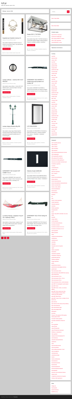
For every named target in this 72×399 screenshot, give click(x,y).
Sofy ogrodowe (54, 334)
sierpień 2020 (54, 73)
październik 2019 (55, 92)
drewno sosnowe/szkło (56, 184)
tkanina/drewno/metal (56, 362)
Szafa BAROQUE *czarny (57, 42)
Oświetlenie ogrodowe (17, 142)
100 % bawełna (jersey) (56, 142)
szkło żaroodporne (55, 351)
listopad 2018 (54, 113)
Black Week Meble (55, 25)
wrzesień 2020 (54, 71)
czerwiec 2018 (54, 123)
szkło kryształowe (55, 347)
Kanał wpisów (54, 387)
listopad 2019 (54, 90)
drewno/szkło (54, 190)
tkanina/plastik (54, 370)
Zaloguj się (54, 385)
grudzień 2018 (54, 111)
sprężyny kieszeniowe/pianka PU (58, 335)
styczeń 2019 (54, 110)
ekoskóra (53, 194)
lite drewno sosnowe (56, 224)
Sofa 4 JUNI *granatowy (56, 40)
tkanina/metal (54, 364)
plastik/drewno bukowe (56, 265)
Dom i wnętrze (6, 52)
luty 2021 (53, 62)
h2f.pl (3, 3)
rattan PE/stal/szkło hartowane (58, 330)
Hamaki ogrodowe (12, 232)
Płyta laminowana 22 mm (56, 276)
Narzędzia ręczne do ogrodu (57, 245)
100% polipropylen (55, 154)
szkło (53, 343)
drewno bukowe (55, 179)
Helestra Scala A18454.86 (34, 171)
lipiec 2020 (54, 75)
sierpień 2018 (54, 119)
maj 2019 (53, 102)
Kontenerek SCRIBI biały (56, 36)
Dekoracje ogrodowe (56, 171)
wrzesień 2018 (54, 117)
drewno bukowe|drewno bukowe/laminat (59, 183)
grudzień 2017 (54, 134)
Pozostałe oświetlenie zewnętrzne (58, 320)
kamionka (53, 206)
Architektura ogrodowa (56, 163)
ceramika (53, 165)
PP (52, 322)
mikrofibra (54, 242)
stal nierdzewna (55, 337)
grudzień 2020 (54, 65)
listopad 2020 (54, 67)
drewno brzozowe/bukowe (57, 177)
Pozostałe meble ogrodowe (57, 318)
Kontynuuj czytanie (6, 48)
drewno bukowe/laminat (56, 181)
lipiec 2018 (54, 121)
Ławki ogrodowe (55, 230)
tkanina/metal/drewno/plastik (57, 368)
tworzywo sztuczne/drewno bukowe (59, 372)
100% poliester (54, 150)
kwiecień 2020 (54, 81)
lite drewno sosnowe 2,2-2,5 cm (58, 226)
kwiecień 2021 (54, 58)
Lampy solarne (54, 219)
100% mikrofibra (55, 148)
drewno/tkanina (55, 192)
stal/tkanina (54, 341)
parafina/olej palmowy (56, 257)
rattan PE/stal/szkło (55, 328)
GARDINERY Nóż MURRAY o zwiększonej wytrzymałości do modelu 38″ (35, 81)
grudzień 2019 (54, 88)
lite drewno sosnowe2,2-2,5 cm (58, 228)
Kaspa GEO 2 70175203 (34, 34)
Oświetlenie (36, 49)
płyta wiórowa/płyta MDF (56, 309)
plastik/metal (54, 269)
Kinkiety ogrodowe (12, 96)
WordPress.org (55, 391)
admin (39, 36)
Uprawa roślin (17, 52)
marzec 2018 (54, 129)
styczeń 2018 (54, 133)
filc (52, 196)
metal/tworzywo (55, 240)
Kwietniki (10, 52)
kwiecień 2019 (54, 104)
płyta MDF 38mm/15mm (56, 296)
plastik (53, 263)
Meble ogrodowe (19, 232)
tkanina (53, 357)
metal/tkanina (54, 238)
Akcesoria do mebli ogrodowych (58, 160)
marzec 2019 (54, 106)
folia (52, 198)
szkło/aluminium (55, 353)
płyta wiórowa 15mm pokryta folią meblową (60, 303)
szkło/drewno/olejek (55, 355)
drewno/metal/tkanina (56, 188)
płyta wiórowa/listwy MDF (57, 307)
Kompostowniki (55, 209)
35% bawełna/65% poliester (57, 156)
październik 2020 (55, 69)
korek (53, 211)
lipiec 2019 (54, 98)
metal (53, 234)
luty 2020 (53, 85)
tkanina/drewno (55, 360)
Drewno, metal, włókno (56, 186)
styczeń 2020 (54, 86)
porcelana (53, 313)
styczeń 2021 (54, 63)
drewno (53, 175)
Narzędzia (29, 99)
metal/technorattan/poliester (57, 236)
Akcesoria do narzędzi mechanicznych (10, 187)
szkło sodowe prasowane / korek (58, 349)
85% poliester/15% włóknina (57, 158)
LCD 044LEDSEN (32, 126)
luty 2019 (53, 108)
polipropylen (54, 311)
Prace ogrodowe (34, 99)
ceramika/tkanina (55, 167)
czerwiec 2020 (54, 77)
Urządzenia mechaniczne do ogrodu (59, 376)
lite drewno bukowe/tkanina (57, 222)
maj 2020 (53, 79)
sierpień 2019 (54, 96)
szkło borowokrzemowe (56, 345)
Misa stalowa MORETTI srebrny (58, 38)
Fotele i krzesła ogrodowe (57, 200)
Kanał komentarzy (55, 389)
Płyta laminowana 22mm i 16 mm (58, 278)
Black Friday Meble (55, 18)
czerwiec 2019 (54, 100)
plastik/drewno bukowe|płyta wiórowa (59, 267)
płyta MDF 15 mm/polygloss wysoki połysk (60, 283)
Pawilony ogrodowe (55, 259)
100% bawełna (54, 144)
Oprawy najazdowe (55, 249)
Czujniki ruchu (54, 169)
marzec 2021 (54, 60)
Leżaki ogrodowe (55, 221)
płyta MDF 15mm (55, 285)
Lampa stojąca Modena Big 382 (11, 126)
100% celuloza (54, 146)
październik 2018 (55, 115)
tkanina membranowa (56, 358)
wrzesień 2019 (54, 94)
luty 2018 (53, 131)
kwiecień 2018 (54, 127)
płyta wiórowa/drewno (56, 305)
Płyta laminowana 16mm (56, 270)
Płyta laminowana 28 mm (56, 280)
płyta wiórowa (54, 301)
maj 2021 (53, 56)
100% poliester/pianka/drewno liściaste (59, 152)
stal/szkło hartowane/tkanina (57, 339)
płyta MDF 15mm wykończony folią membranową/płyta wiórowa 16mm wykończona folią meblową (58, 293)
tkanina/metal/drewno (56, 366)
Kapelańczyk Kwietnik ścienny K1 (12, 38)
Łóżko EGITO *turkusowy (57, 34)
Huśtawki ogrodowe (55, 204)
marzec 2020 (54, 83)
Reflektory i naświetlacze (31, 50)
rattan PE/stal (54, 326)
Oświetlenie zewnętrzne (42, 49)
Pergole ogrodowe (55, 261)
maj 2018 (53, 125)
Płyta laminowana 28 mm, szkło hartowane (60, 282)
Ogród (14, 52)
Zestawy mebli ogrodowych (57, 378)
